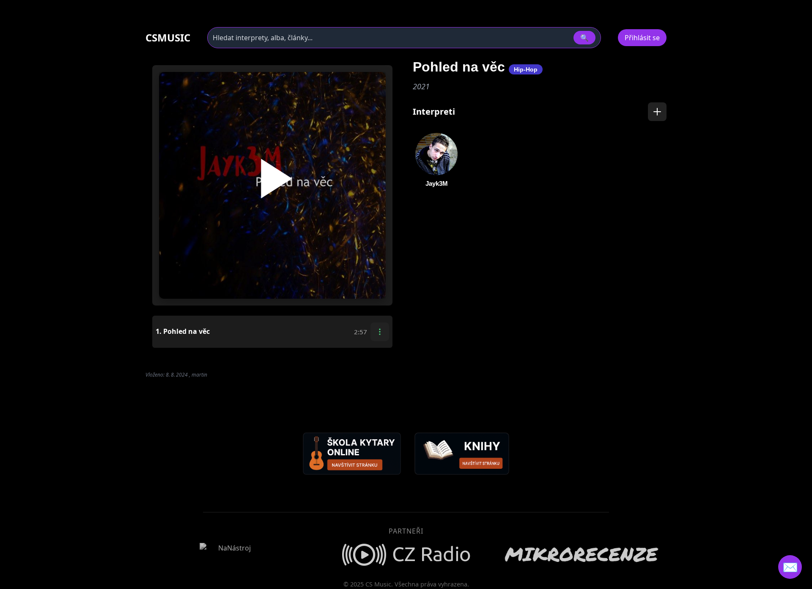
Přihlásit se (642, 37)
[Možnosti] (379, 331)
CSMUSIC (167, 37)
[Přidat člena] (657, 111)
